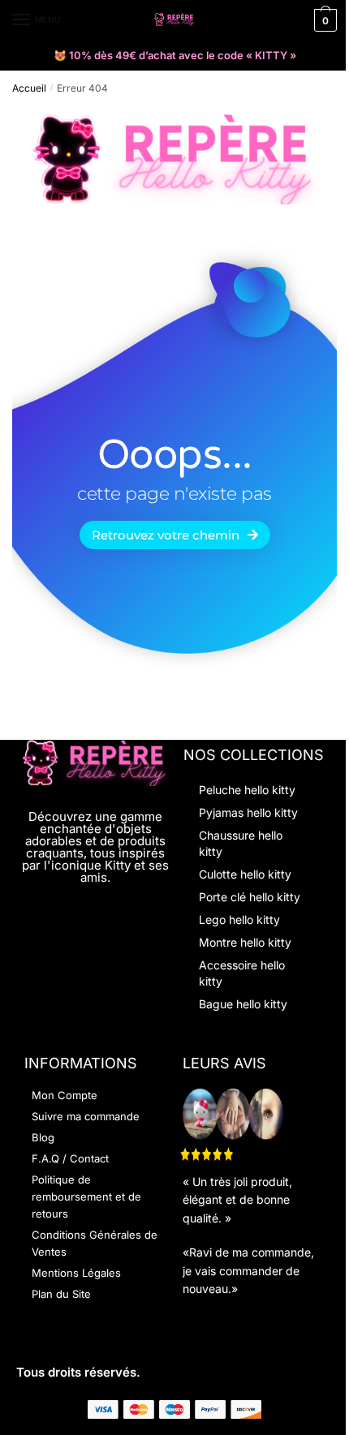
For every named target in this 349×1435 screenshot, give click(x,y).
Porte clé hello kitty (249, 897)
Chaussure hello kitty (240, 843)
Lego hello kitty (239, 919)
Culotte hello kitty (245, 874)
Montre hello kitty (245, 942)
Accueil (29, 88)
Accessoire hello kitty (242, 973)
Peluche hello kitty (247, 790)
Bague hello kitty (243, 1004)
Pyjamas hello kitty (248, 812)
